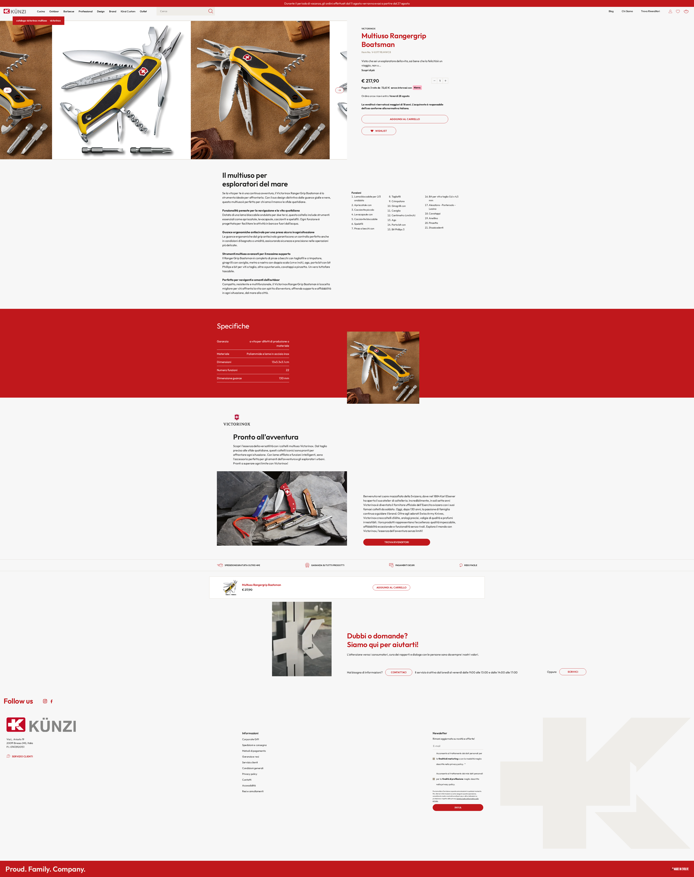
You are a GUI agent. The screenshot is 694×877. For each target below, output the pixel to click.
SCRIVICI (573, 671)
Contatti (246, 779)
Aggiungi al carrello (391, 587)
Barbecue (68, 11)
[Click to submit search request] (211, 11)
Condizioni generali (252, 768)
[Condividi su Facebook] (51, 701)
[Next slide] (339, 90)
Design (101, 11)
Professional (86, 11)
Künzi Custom (128, 11)
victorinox (55, 20)
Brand (112, 11)
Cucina (41, 11)
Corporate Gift (250, 739)
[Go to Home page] (15, 11)
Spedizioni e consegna (254, 745)
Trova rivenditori (396, 542)
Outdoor (54, 11)
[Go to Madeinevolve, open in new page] (680, 869)
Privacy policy (249, 774)
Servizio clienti (250, 762)
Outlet (143, 11)
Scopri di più (368, 70)
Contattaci (398, 672)
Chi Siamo (627, 11)
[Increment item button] (445, 80)
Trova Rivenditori (650, 11)
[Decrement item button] (434, 80)
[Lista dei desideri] (678, 11)
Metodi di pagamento (254, 750)
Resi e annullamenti (253, 791)
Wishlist (381, 130)
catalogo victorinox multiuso (31, 20)
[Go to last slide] (7, 90)
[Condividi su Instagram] (45, 701)
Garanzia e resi (250, 756)
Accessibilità (249, 785)
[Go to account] (670, 11)
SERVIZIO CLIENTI (22, 756)
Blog (611, 11)
